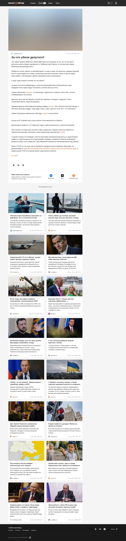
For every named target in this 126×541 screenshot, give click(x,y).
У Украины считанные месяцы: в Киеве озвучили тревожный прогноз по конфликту (64, 383)
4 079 (40, 272)
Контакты (17, 530)
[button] (13, 165)
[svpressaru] (10, 313)
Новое (42, 3)
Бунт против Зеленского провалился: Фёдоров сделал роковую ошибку (23, 425)
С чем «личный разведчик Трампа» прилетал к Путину (61, 341)
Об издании (26, 530)
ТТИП (62, 132)
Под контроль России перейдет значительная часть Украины (21, 464)
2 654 (79, 397)
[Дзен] (104, 529)
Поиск (58, 3)
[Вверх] (114, 529)
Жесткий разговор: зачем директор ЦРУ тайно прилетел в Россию (62, 258)
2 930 (79, 355)
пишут (44, 113)
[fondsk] (49, 313)
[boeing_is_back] (12, 53)
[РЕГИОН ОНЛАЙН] (49, 230)
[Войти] (116, 3)
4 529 (79, 230)
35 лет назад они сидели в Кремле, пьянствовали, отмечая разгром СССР (24, 300)
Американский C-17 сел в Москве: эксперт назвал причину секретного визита (25, 258)
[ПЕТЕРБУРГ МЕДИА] (10, 519)
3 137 (79, 313)
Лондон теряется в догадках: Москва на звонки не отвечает (62, 425)
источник (14, 155)
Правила (33, 530)
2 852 (40, 397)
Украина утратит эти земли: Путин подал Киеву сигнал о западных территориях (24, 506)
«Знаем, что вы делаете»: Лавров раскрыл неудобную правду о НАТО (25, 383)
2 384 (79, 520)
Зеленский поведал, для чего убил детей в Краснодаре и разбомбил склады (25, 341)
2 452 (79, 478)
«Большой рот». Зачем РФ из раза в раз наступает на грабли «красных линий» (62, 506)
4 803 (40, 230)
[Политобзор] (16, 3)
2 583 (40, 436)
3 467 (40, 313)
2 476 (79, 436)
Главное (33, 3)
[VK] (100, 529)
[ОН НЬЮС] (10, 272)
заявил (51, 106)
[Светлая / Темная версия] (110, 3)
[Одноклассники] (95, 529)
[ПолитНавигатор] (10, 230)
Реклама (10, 530)
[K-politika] (49, 272)
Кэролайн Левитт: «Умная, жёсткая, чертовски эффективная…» (61, 300)
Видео (50, 3)
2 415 (40, 520)
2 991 (40, 355)
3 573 (79, 272)
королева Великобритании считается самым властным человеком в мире (49, 148)
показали (29, 92)
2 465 (40, 478)
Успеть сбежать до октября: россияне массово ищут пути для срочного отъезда (63, 217)
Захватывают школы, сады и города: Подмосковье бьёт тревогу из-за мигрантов (64, 464)
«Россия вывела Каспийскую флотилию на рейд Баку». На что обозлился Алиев (25, 217)
